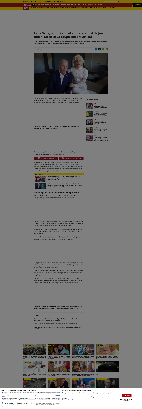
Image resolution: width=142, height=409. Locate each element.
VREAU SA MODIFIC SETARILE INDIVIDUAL (126, 400)
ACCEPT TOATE (127, 395)
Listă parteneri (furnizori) (67, 399)
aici (3, 403)
